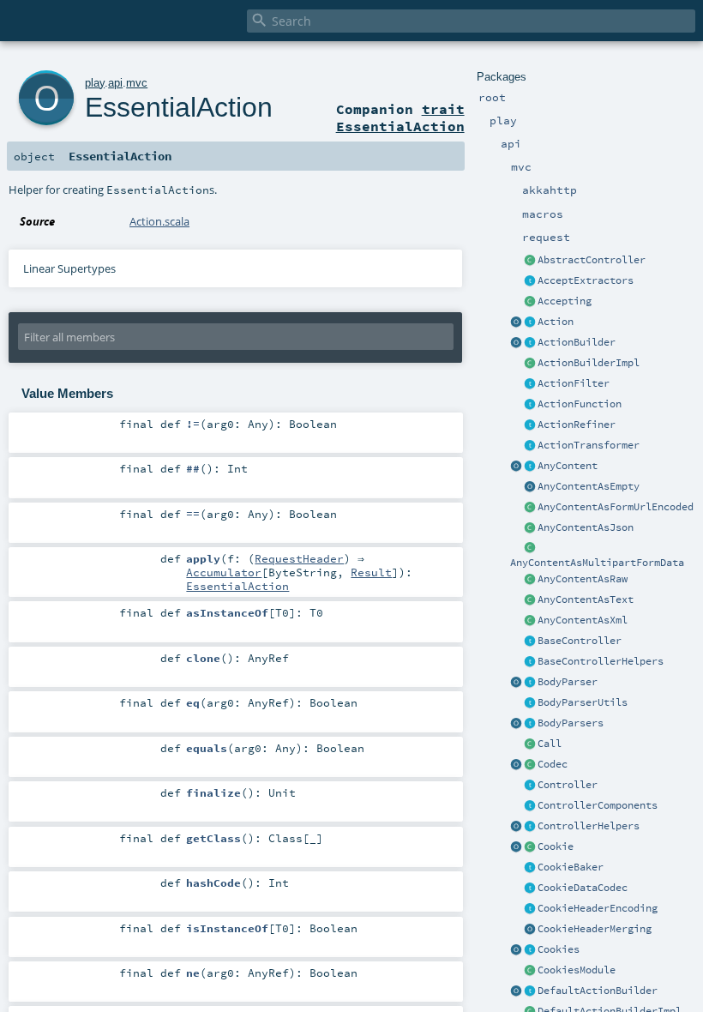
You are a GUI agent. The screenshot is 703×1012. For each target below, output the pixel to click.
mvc (136, 82)
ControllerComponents (598, 805)
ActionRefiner (577, 425)
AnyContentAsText (586, 599)
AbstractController (592, 260)
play (95, 82)
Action (556, 322)
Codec (553, 764)
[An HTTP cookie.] (530, 847)
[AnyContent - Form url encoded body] (530, 508)
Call (550, 744)
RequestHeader (299, 558)
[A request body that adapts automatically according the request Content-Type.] (530, 466)
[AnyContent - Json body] (530, 528)
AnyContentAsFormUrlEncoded (616, 507)
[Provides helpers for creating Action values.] (530, 343)
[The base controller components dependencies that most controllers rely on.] (530, 806)
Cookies (559, 949)
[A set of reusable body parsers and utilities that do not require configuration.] (530, 703)
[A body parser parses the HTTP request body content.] (530, 683)
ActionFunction (580, 404)
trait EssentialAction (400, 117)
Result (371, 572)
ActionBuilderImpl (589, 363)
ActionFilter (574, 383)
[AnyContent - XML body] (530, 621)
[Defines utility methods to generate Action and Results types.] (530, 641)
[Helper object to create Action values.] (516, 322)
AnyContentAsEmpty (589, 486)
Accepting (565, 301)
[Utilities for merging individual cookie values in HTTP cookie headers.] (530, 930)
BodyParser (568, 682)
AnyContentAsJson (586, 527)
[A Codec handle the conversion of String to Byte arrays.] (530, 765)
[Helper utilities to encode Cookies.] (516, 950)
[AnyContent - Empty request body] (530, 487)
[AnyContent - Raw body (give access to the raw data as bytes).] (530, 580)
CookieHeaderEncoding (598, 908)
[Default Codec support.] (516, 765)
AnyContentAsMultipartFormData (597, 563)
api (115, 82)
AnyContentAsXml (583, 620)
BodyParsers (571, 723)
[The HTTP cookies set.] (530, 950)
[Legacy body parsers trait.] (530, 724)
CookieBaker (571, 867)
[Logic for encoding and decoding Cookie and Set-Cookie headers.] (530, 909)
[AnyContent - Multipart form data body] (530, 549)
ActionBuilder (577, 342)
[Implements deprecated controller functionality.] (530, 785)
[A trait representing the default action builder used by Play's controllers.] (530, 991)
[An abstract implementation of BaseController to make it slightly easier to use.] (530, 261)
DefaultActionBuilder (598, 991)
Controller (568, 785)
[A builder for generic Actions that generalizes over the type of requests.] (530, 405)
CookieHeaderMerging (595, 929)
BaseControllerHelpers (601, 661)
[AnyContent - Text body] (530, 600)
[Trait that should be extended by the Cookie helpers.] (530, 868)
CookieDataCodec (583, 888)
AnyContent (568, 466)
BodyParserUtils (583, 702)
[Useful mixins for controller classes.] (530, 827)
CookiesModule (577, 970)
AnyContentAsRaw (583, 579)
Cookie (556, 846)
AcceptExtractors (586, 280)
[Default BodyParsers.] (516, 724)
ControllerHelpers (589, 826)
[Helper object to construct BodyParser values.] (516, 683)
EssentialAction (179, 107)
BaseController (580, 641)
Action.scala (159, 221)
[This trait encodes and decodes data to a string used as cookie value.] (530, 888)
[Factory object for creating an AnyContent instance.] (516, 466)
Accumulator (223, 572)
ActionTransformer (589, 445)
